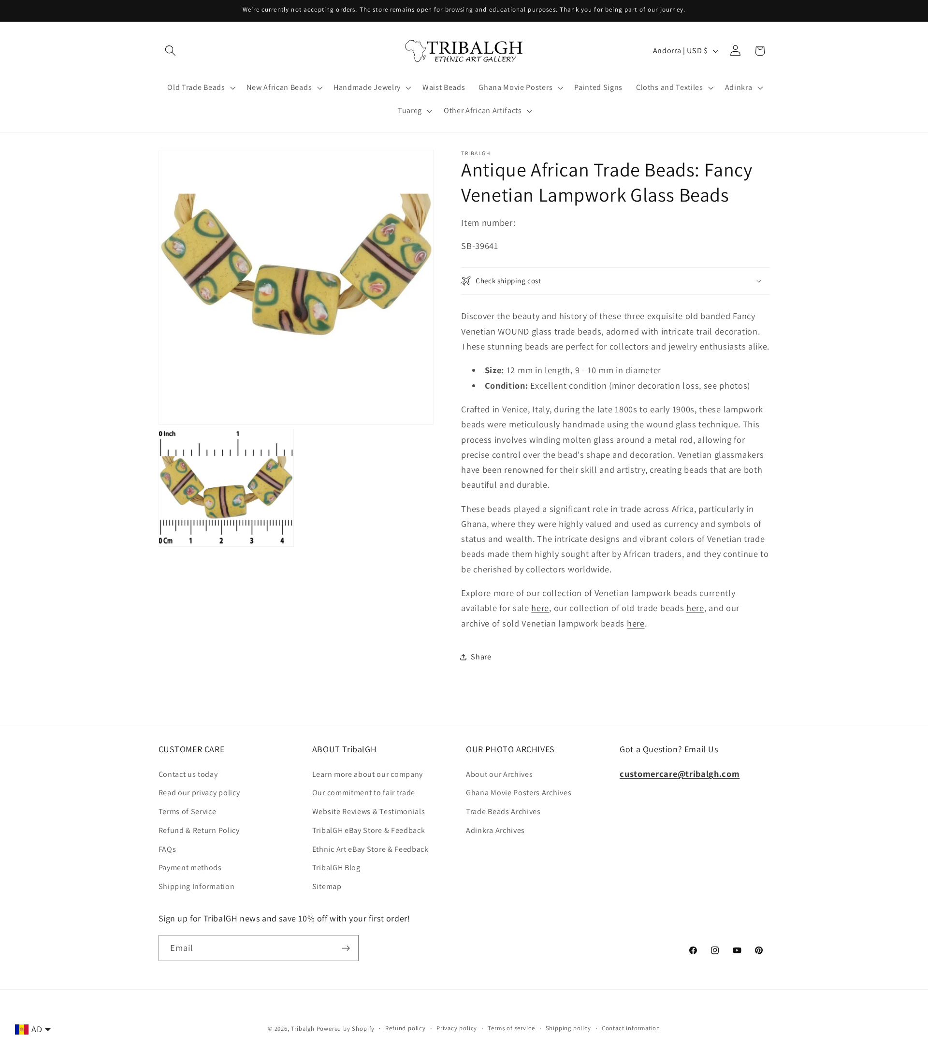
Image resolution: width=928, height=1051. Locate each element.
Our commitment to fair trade (363, 793)
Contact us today (188, 774)
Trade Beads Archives (503, 811)
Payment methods (190, 868)
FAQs (167, 849)
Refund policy (405, 1028)
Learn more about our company (367, 774)
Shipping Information (197, 886)
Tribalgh (302, 1028)
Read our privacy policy (199, 793)
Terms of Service (188, 811)
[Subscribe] (346, 948)
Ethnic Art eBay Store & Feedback (370, 849)
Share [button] (481, 657)
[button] (171, 51)
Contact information (631, 1028)
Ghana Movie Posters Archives (518, 793)
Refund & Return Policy (199, 830)
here (540, 607)
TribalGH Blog (336, 868)
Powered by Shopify (346, 1028)
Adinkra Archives (495, 830)
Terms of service (511, 1028)
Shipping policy (568, 1028)
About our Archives (499, 774)
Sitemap (327, 886)
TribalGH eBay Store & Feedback (368, 830)
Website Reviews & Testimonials (368, 811)
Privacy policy (456, 1028)
